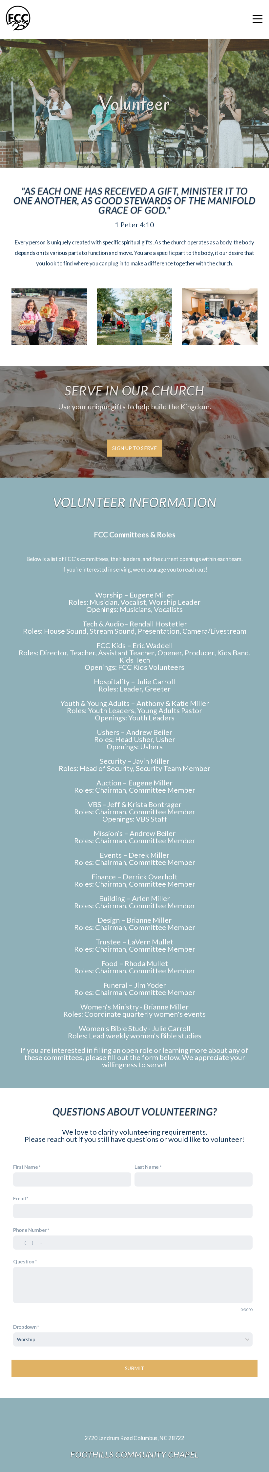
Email (19, 1198)
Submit (134, 1368)
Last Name (146, 1167)
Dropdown (24, 1327)
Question (23, 1261)
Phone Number (30, 1230)
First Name (25, 1167)
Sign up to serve (134, 448)
